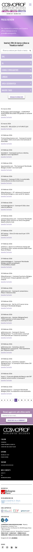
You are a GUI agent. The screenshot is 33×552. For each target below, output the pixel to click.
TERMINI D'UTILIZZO (21, 533)
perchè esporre (4, 457)
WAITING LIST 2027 (5, 454)
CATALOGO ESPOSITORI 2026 (7, 465)
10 (21, 400)
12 (28, 400)
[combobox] (16, 56)
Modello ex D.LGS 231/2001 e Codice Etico (18, 535)
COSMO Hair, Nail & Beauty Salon (8, 446)
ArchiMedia (14, 538)
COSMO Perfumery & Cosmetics (8, 444)
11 (24, 400)
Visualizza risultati (16, 97)
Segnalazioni (4, 535)
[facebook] (2, 547)
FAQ (2, 475)
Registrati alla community (16, 420)
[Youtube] (11, 547)
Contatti (3, 473)
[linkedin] (16, 547)
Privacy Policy (4, 533)
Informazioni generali (6, 477)
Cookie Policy (12, 533)
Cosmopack (3, 442)
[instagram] (7, 547)
